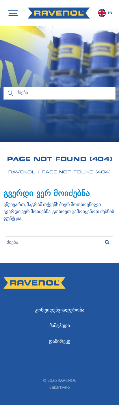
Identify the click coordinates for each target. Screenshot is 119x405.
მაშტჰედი (59, 326)
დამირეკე (59, 341)
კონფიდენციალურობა (59, 310)
